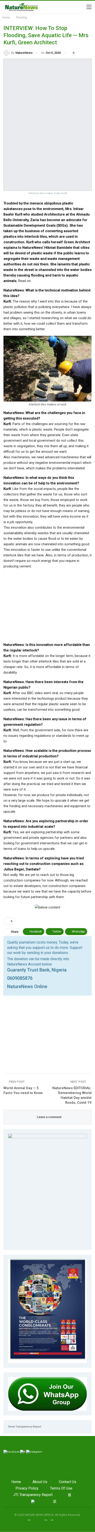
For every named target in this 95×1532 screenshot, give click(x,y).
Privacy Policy (27, 1488)
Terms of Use (61, 1488)
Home (16, 1482)
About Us (40, 1482)
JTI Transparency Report (33, 1495)
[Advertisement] (47, 605)
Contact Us (67, 1482)
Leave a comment (48, 1117)
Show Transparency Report (24, 1426)
